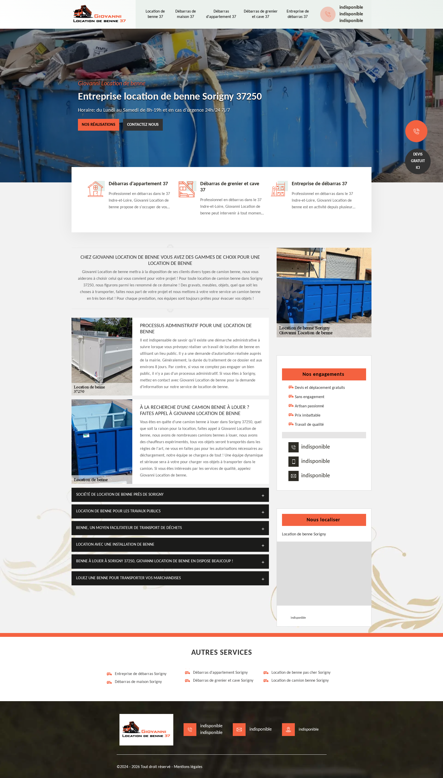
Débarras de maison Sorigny (138, 682)
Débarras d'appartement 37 (138, 183)
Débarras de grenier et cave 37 (229, 187)
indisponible (351, 7)
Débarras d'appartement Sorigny (220, 673)
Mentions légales (188, 767)
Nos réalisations (98, 125)
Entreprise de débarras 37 (319, 183)
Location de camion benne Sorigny (300, 681)
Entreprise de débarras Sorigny (140, 674)
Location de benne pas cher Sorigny (300, 673)
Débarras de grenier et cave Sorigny (223, 681)
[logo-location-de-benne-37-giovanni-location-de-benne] (100, 14)
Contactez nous (143, 125)
